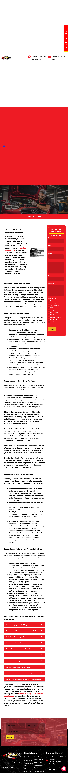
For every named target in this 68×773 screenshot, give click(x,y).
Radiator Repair (54, 312)
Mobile (50, 253)
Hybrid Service (54, 319)
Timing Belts (53, 310)
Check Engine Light (55, 305)
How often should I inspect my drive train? (19, 661)
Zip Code (51, 276)
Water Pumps (53, 322)
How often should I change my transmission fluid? (21, 631)
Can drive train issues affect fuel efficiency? (19, 673)
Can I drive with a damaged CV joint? (17, 637)
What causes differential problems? (17, 643)
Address (50, 261)
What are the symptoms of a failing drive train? (20, 625)
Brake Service (53, 301)
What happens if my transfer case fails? (18, 667)
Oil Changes (53, 308)
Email (50, 245)
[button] (4, 145)
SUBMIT (10, 737)
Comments (51, 283)
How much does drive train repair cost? (18, 649)
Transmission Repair (55, 317)
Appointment (66, 38)
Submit (52, 329)
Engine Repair (54, 303)
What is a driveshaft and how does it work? (19, 655)
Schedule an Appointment (56, 230)
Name (50, 238)
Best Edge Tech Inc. (8, 767)
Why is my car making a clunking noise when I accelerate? (23, 679)
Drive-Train (53, 315)
